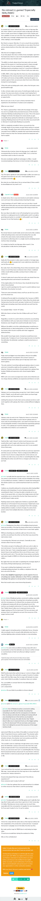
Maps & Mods (5, 16)
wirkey (6, 796)
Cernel (6, 470)
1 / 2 (20, 879)
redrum (7, 644)
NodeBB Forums (23, 893)
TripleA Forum (17, 3)
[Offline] (3, 148)
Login (11, 873)
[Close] (37, 848)
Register (6, 873)
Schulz (6, 148)
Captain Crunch (9, 194)
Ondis (6, 26)
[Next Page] (24, 879)
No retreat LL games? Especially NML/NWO (23, 703)
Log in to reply (34, 19)
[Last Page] (28, 879)
